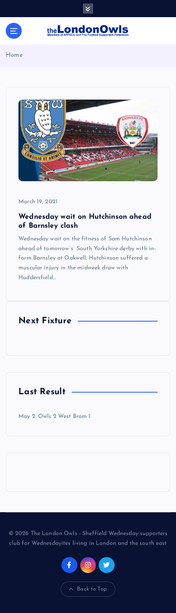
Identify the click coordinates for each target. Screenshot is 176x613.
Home (14, 55)
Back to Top (92, 589)
